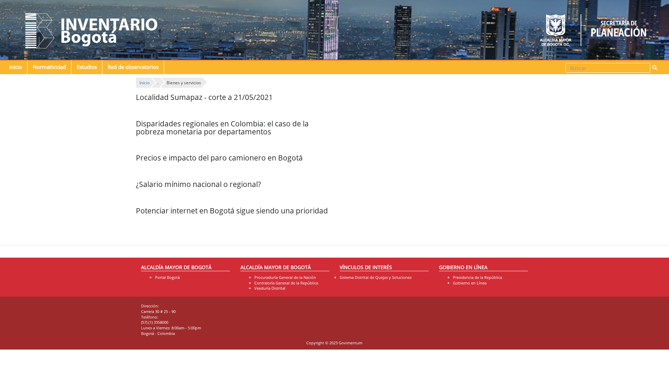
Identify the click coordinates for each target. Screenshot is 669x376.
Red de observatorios (133, 67)
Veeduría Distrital (269, 288)
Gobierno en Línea (469, 282)
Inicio (15, 67)
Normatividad (49, 67)
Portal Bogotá (167, 277)
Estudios (87, 67)
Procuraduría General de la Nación (285, 277)
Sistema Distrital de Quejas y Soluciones (376, 277)
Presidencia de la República (477, 277)
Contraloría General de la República (286, 282)
